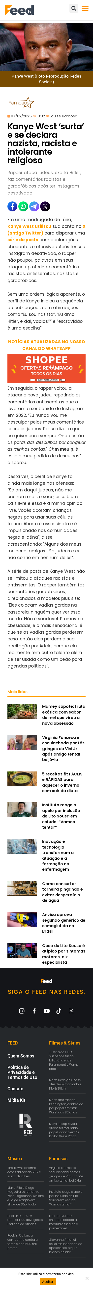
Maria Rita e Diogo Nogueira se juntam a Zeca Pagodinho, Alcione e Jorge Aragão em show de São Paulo (25, 1196)
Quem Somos (20, 1055)
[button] (85, 8)
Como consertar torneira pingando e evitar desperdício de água (62, 892)
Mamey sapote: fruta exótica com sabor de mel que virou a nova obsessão (63, 715)
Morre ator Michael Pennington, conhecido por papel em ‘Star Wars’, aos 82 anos (66, 1106)
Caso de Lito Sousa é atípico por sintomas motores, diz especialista (63, 954)
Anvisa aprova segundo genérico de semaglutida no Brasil (63, 923)
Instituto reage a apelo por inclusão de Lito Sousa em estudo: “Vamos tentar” (61, 816)
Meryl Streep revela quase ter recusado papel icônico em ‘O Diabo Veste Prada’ (64, 1130)
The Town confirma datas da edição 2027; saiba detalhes (24, 1172)
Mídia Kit (16, 1100)
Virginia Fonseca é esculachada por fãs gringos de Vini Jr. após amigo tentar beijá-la (63, 749)
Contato (15, 1088)
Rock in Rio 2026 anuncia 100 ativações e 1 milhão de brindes (25, 1220)
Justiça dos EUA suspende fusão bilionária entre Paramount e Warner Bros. (64, 1060)
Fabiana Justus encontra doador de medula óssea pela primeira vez (64, 1222)
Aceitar (48, 1282)
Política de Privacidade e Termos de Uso (22, 1072)
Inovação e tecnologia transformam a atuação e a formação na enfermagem (58, 855)
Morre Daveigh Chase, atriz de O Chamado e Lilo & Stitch (65, 1084)
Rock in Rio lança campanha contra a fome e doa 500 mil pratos (22, 1241)
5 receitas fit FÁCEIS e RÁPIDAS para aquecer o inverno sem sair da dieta (62, 782)
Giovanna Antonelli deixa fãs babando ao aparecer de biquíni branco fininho (65, 1246)
